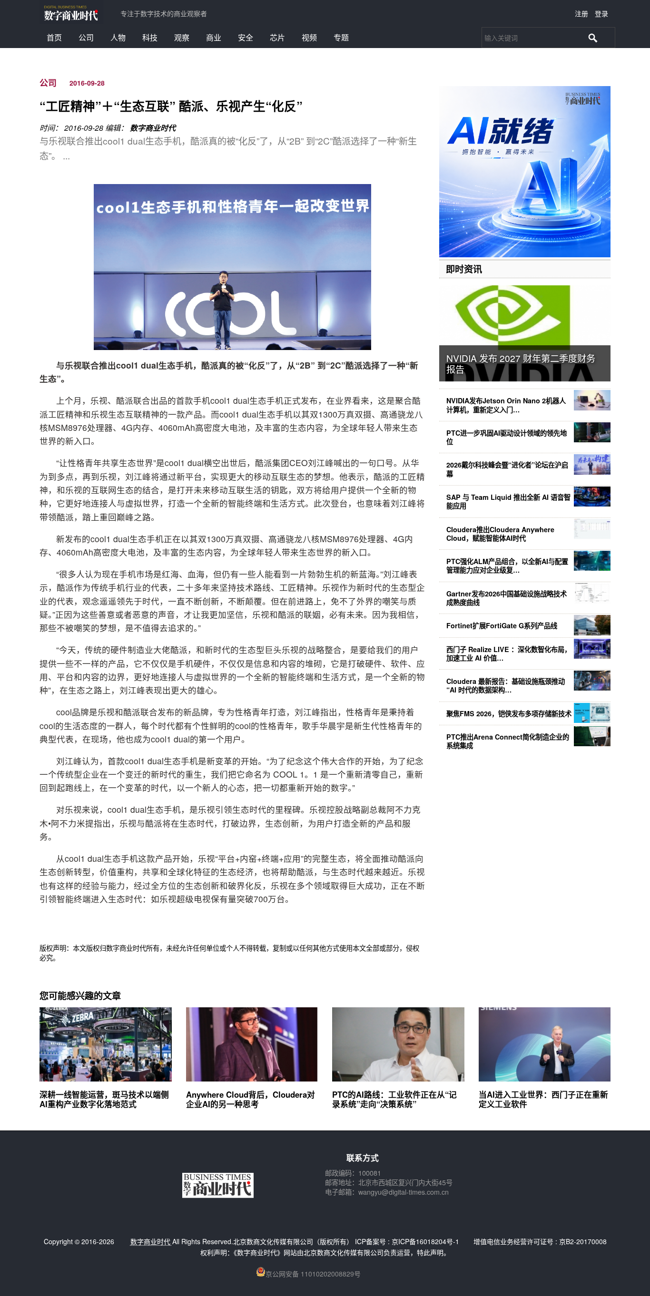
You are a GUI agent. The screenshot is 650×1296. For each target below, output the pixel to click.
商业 (213, 37)
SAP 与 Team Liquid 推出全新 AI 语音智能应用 (508, 501)
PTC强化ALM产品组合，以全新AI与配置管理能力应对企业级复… (507, 565)
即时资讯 (464, 268)
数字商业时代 (153, 127)
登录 (601, 13)
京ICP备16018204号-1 (425, 1241)
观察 (181, 37)
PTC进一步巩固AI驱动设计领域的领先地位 (506, 437)
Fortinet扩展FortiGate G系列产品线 (501, 625)
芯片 (277, 37)
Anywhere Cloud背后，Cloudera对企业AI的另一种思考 (250, 1099)
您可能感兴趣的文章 (80, 995)
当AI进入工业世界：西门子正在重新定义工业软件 (543, 1099)
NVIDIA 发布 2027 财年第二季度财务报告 (520, 363)
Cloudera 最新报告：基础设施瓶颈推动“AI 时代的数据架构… (505, 685)
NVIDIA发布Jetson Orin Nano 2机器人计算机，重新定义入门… (506, 405)
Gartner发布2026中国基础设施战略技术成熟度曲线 (506, 598)
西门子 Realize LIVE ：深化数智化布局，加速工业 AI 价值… (508, 653)
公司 (86, 37)
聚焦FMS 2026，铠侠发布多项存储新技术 (508, 713)
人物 (118, 37)
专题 (341, 37)
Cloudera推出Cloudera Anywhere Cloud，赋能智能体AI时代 (500, 534)
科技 (150, 37)
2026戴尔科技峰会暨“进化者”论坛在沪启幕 (507, 469)
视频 (309, 37)
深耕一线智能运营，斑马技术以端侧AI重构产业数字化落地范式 (104, 1099)
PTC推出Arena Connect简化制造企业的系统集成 (507, 741)
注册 (581, 13)
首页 (54, 37)
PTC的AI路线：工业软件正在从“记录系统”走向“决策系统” (394, 1099)
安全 (245, 37)
